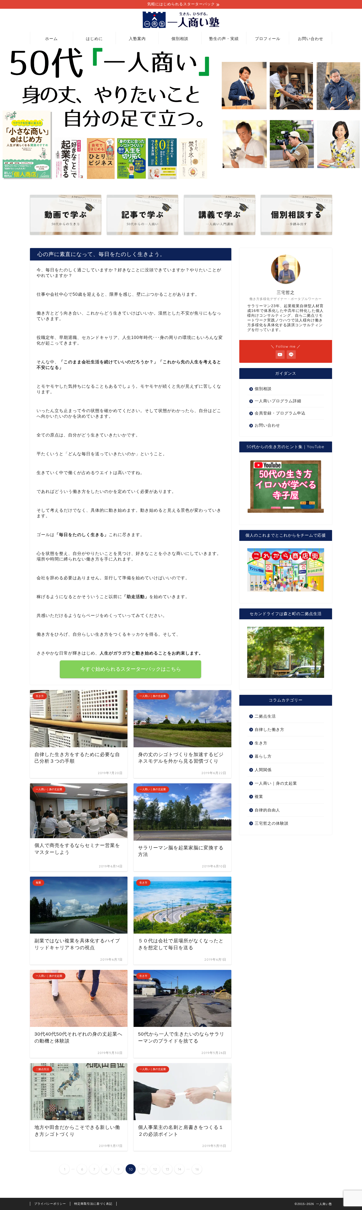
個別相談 (179, 38)
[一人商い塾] (181, 27)
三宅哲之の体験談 (272, 823)
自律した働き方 (269, 729)
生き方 (261, 743)
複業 (259, 796)
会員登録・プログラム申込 (280, 413)
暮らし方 (263, 756)
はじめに (94, 38)
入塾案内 (137, 38)
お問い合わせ (310, 38)
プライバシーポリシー (50, 1203)
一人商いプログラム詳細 (278, 401)
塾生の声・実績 (224, 38)
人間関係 (263, 769)
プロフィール (267, 38)
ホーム (51, 38)
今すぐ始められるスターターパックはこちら (130, 669)
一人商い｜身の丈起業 (276, 783)
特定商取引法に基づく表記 (93, 1203)
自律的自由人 (267, 810)
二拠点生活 (265, 716)
